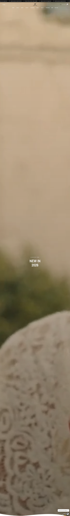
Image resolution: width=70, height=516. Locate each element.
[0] (66, 5)
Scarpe (27, 7)
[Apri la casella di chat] (67, 513)
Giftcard (56, 7)
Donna (17, 7)
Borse (22, 7)
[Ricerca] (65, 5)
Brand (37, 7)
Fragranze (48, 7)
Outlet (42, 7)
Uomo (13, 7)
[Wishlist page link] (60, 4)
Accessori (32, 7)
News (52, 7)
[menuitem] (13, 8)
